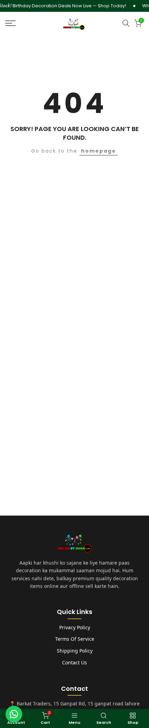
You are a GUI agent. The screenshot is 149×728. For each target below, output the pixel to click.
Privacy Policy (74, 627)
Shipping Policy (75, 650)
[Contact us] (14, 714)
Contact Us (74, 662)
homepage (98, 150)
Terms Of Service (74, 639)
